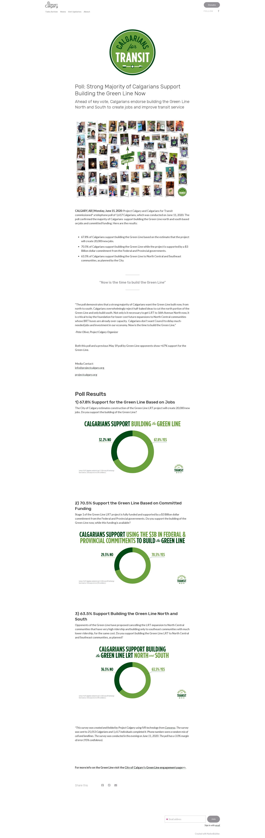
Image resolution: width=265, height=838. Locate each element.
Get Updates (74, 11)
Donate (212, 5)
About (87, 11)
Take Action (51, 11)
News (63, 11)
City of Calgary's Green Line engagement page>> (155, 767)
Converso (170, 727)
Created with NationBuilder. (207, 833)
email (217, 825)
